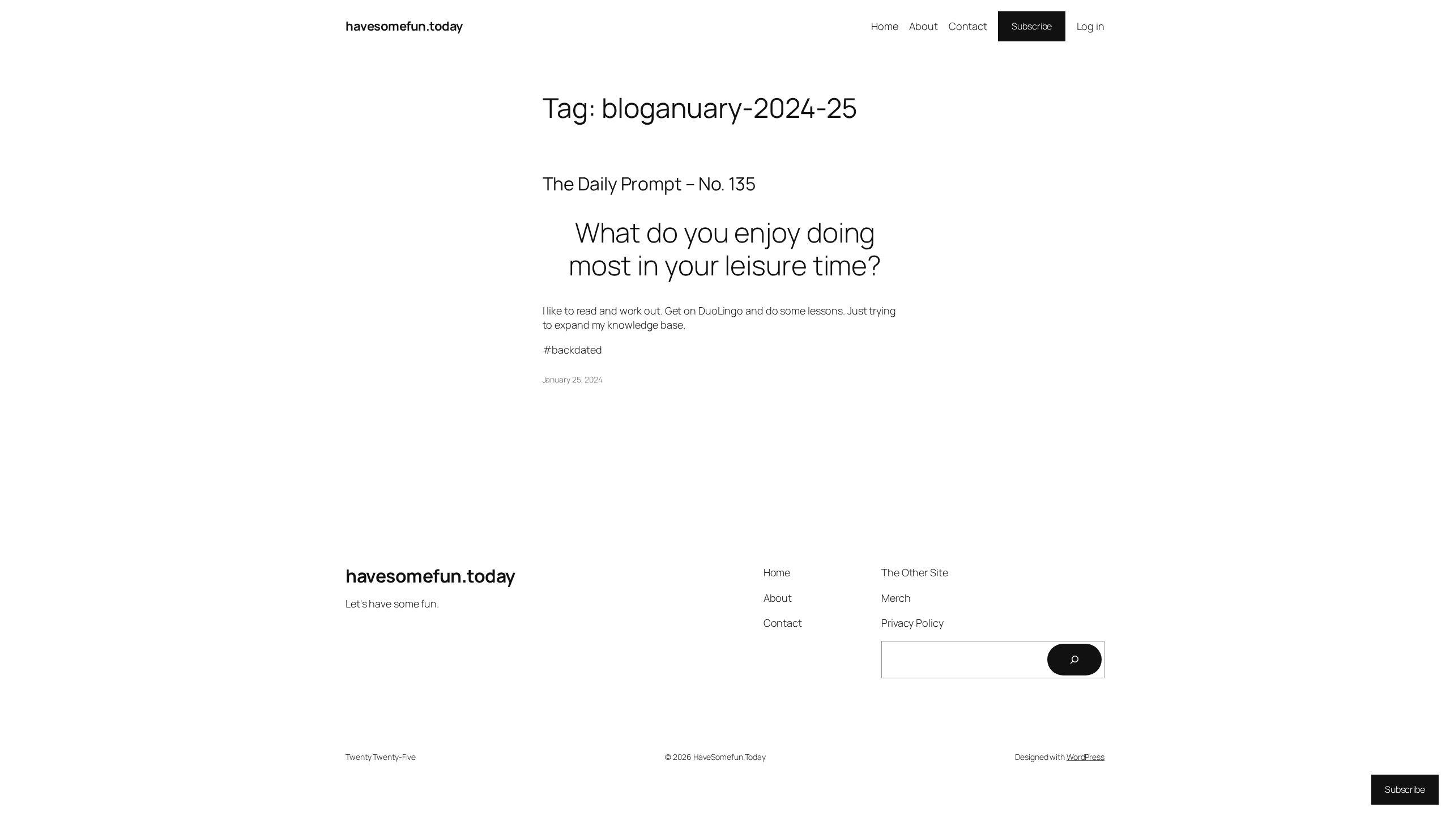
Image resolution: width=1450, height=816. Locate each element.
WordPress (1085, 756)
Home (884, 26)
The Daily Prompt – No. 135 (649, 183)
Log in (1090, 26)
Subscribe (1032, 26)
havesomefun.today (404, 26)
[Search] (1074, 659)
